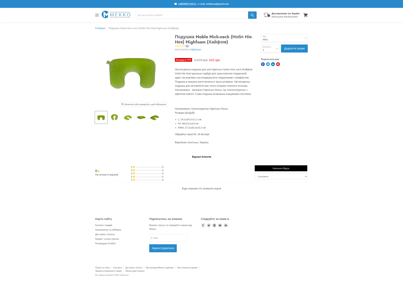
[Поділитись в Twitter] (268, 64)
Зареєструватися (163, 248)
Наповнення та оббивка (108, 229)
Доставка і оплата (105, 234)
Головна (100, 28)
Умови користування (135, 271)
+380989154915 (187, 3)
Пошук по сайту (102, 267)
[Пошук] (252, 15)
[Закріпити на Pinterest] (278, 64)
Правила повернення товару (108, 271)
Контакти (117, 267)
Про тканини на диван (187, 267)
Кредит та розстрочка (107, 238)
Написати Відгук (281, 168)
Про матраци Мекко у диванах (160, 267)
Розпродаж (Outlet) (105, 243)
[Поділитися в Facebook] (263, 64)
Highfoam (195, 49)
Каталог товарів (103, 225)
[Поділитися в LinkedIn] (273, 64)
